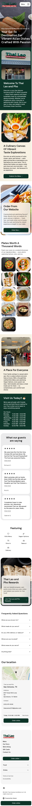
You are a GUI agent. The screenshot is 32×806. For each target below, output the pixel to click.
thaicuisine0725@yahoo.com (12, 708)
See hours (24, 715)
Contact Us (6, 752)
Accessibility (7, 778)
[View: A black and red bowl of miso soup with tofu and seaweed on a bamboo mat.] (23, 309)
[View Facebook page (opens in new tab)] (4, 788)
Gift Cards (6, 749)
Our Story (6, 744)
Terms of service (8, 776)
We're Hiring (7, 747)
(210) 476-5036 (8, 704)
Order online (15, 720)
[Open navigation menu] (28, 4)
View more (7, 460)
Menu (23, 4)
